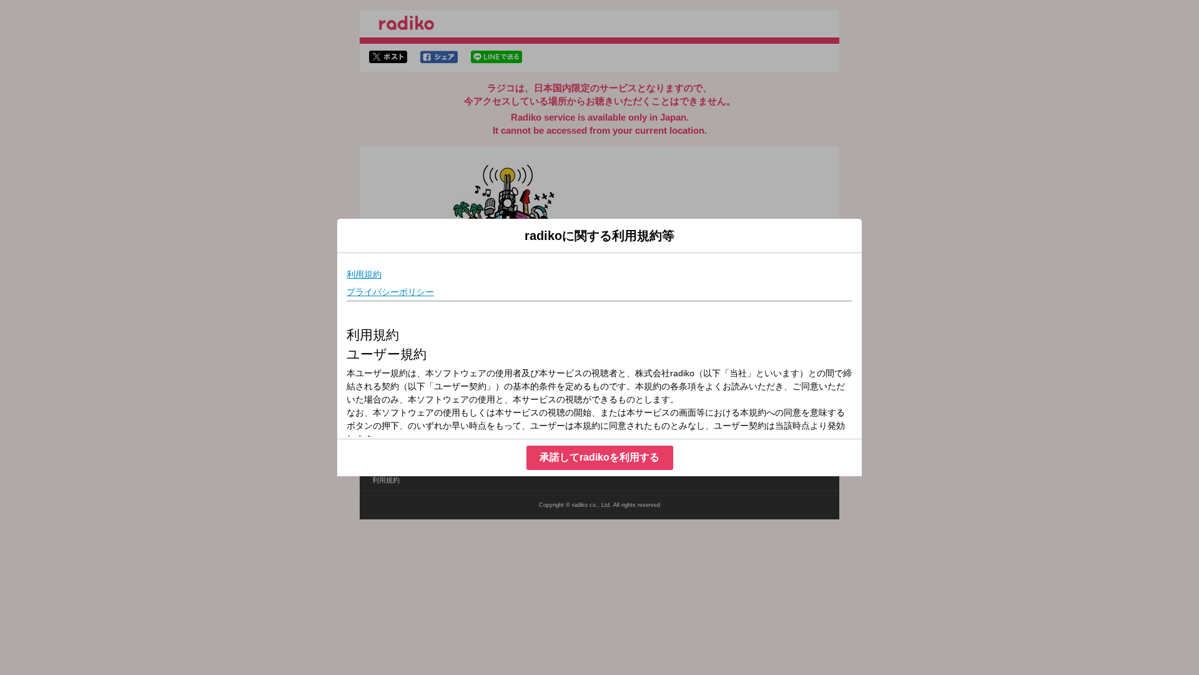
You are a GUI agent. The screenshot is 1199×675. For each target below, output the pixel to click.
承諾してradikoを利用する (599, 457)
